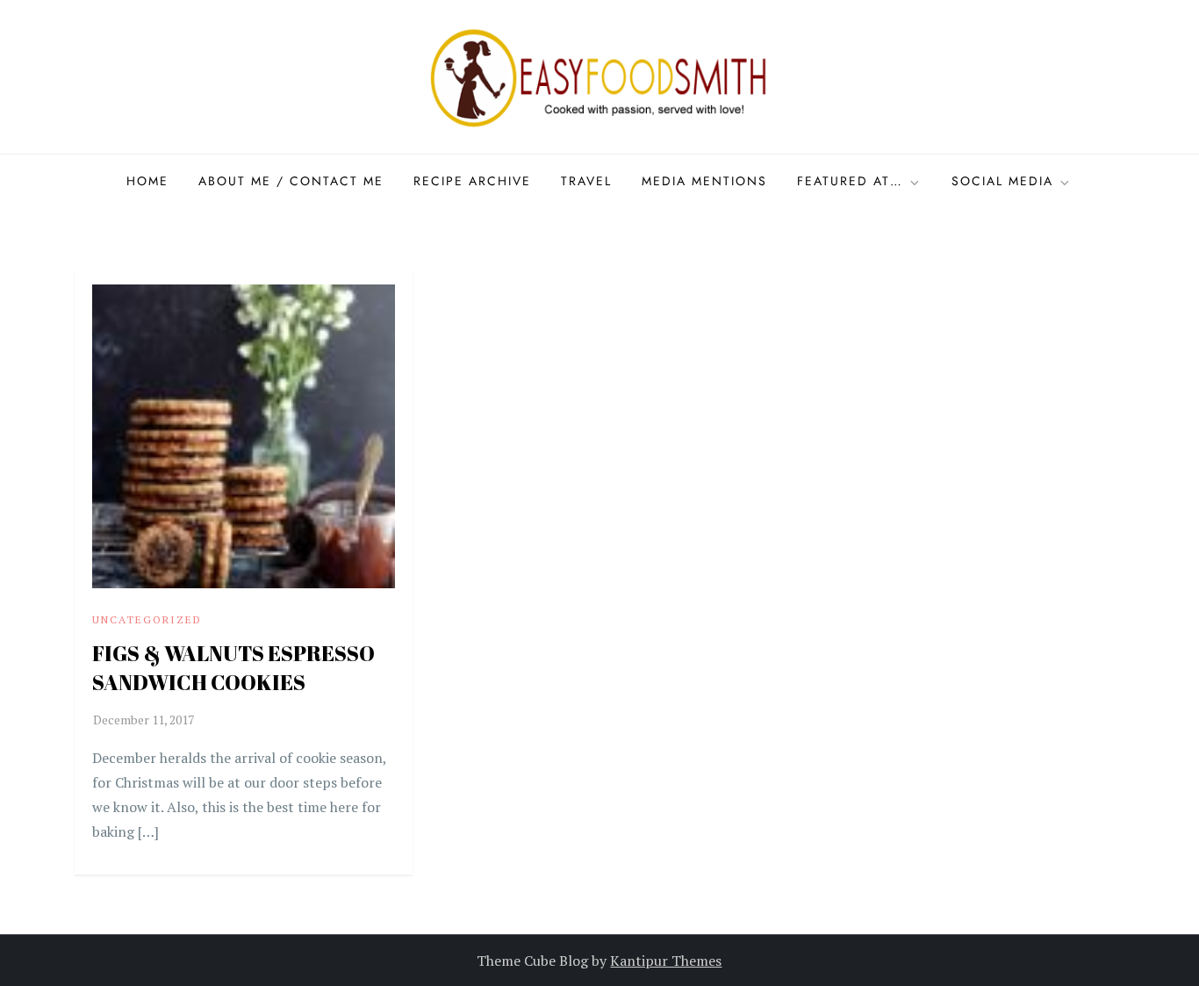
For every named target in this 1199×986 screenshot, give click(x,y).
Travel (586, 181)
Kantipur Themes (666, 960)
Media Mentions (704, 181)
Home (147, 181)
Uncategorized (147, 619)
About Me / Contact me (291, 181)
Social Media (1002, 181)
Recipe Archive (472, 181)
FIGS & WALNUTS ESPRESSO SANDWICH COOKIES (233, 668)
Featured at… (850, 181)
